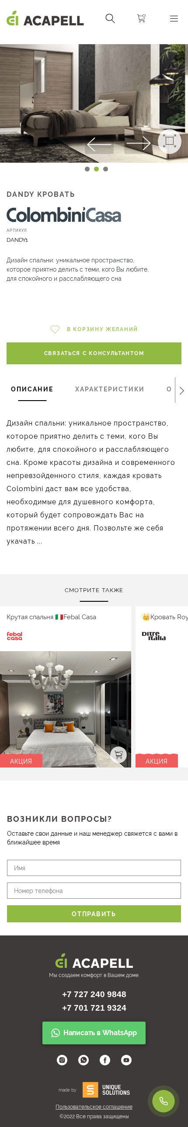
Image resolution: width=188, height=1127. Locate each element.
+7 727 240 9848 (94, 994)
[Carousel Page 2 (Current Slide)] (96, 169)
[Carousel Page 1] (87, 169)
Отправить (94, 914)
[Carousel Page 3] (105, 169)
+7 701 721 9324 (94, 1007)
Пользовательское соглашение (94, 1107)
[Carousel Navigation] (94, 40)
